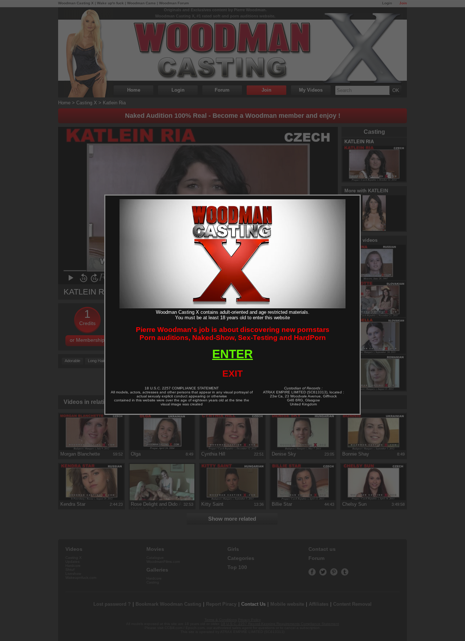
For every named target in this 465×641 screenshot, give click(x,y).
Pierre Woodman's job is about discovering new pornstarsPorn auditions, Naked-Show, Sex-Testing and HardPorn (232, 333)
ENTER (232, 354)
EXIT (232, 373)
